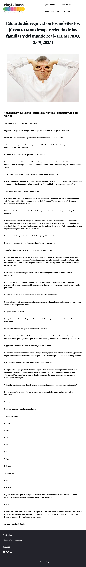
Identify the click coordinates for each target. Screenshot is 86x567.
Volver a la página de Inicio (14, 524)
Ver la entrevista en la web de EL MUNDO (20, 123)
